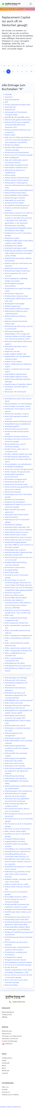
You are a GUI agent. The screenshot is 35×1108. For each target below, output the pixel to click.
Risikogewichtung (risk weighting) (17, 705)
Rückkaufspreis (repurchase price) (17, 917)
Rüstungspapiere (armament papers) (18, 962)
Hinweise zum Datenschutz (12, 1036)
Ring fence (9, 97)
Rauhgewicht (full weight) (14, 203)
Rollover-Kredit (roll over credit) (16, 884)
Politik (4, 1060)
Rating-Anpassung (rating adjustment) (19, 190)
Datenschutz (6, 1033)
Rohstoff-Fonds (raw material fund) (17, 851)
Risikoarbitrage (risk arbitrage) (16, 678)
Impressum (6, 1092)
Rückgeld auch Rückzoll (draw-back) (18, 909)
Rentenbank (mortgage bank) (16, 479)
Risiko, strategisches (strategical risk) (18, 635)
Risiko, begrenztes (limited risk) (16, 623)
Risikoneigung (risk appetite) (15, 758)
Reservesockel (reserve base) (16, 534)
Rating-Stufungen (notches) (15, 198)
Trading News (7, 1058)
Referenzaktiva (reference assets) (17, 308)
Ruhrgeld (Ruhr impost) (13, 957)
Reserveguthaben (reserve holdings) (18, 529)
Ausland (5, 1073)
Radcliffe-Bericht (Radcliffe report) (17, 117)
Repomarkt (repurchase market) (16, 514)
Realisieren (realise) (12, 238)
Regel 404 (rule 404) (12, 351)
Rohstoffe (8, 94)
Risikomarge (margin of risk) (15, 738)
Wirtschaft (5, 1063)
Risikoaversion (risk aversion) (15, 680)
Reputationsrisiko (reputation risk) (17, 527)
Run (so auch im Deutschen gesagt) (18, 965)
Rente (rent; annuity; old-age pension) (19, 469)
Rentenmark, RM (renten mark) (16, 484)
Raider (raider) (10, 135)
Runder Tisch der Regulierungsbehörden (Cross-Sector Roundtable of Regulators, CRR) (18, 970)
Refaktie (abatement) (12, 306)
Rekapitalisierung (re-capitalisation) (18, 424)
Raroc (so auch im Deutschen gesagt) (19, 155)
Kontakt (4, 1089)
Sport (4, 1068)
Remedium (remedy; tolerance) (16, 436)
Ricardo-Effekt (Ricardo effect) (16, 597)
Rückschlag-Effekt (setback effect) (17, 927)
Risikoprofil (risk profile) (13, 761)
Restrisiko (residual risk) (13, 555)
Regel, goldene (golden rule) (15, 354)
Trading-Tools (7, 1014)
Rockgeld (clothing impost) (15, 839)
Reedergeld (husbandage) (14, 303)
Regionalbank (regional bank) (16, 374)
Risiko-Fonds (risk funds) (14, 703)
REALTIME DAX (10, 107)
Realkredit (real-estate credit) (16, 248)
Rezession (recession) (13, 592)
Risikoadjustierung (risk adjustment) (18, 665)
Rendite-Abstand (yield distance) (17, 456)
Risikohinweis (7, 1031)
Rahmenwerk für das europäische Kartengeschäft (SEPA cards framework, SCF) (17, 124)
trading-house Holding (10, 1094)
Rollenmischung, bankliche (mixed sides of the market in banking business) (17, 874)
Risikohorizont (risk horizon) (15, 708)
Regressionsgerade (12, 99)
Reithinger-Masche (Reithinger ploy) (18, 421)
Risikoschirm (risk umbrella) (15, 766)
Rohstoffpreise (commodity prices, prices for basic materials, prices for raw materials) (18, 861)
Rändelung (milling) (12, 145)
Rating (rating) (10, 175)
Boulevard (5, 1070)
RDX (6, 102)
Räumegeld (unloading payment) (17, 205)
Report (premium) (11, 517)
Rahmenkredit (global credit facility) (18, 120)
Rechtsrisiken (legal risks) (14, 293)
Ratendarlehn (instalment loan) (16, 167)
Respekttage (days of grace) (15, 550)
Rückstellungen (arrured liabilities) (17, 929)
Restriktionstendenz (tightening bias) (18, 552)
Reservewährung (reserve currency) (18, 540)
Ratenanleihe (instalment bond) (16, 165)
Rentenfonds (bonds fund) (14, 482)
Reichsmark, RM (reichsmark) (15, 392)
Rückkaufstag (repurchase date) (16, 919)
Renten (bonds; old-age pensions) (17, 472)
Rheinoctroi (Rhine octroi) (14, 595)
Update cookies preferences (10, 1107)
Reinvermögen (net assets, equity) (17, 406)
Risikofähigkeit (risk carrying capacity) (19, 700)
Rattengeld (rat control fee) (15, 200)
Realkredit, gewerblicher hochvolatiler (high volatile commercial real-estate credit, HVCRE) (19, 253)
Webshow (9, 1043)
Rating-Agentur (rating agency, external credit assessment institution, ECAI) (19, 185)
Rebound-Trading (11, 985)
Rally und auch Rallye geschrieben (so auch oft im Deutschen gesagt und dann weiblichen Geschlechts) (19, 140)
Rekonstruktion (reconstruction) (16, 429)
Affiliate (4, 1017)
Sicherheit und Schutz (10, 1038)
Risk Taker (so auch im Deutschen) (17, 829)
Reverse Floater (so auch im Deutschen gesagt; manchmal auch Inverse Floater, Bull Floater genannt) (18, 582)
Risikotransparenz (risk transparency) (18, 791)
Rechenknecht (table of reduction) (17, 271)
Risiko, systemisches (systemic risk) (18, 648)
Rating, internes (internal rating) (16, 180)
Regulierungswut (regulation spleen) (18, 384)
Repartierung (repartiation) (15, 499)
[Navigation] (30, 4)
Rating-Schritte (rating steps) (15, 193)
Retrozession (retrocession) (15, 567)
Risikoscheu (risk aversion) (14, 763)
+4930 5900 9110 (18, 1002)
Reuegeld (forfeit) (11, 570)
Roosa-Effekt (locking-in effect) (16, 897)
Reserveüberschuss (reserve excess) (18, 537)
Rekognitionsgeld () (12, 426)
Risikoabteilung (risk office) (15, 663)
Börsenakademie (8, 1012)
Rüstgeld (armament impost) (15, 960)
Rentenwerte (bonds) (13, 492)
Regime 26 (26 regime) (13, 361)
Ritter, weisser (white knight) (15, 831)
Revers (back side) (12, 572)
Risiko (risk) (9, 615)
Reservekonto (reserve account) (16, 532)
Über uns (5, 1087)
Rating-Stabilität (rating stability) (17, 195)
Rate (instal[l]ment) (12, 157)
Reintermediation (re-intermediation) (18, 404)
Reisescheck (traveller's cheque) (17, 414)
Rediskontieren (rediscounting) (16, 296)
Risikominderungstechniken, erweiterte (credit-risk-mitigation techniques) (17, 748)
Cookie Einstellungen (9, 1041)
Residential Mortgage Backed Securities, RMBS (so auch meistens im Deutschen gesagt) (19, 544)
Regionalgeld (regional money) (16, 376)
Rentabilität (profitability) (14, 466)
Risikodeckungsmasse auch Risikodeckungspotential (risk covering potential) (16, 695)
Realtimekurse (10, 109)
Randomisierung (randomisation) (17, 152)
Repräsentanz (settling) (13, 524)
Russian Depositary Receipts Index (17, 104)
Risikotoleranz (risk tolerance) (16, 778)
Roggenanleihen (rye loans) (15, 841)
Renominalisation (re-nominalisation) (18, 464)
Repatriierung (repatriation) (15, 502)
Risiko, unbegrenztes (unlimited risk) (18, 650)
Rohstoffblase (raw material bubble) (18, 849)
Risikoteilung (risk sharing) (14, 776)
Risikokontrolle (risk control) (15, 725)
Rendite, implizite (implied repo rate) (18, 454)
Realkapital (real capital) (13, 245)
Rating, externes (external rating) (17, 177)
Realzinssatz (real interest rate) (16, 268)
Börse (4, 1065)
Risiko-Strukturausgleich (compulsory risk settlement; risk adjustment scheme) (18, 771)
